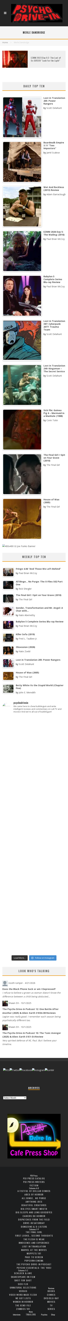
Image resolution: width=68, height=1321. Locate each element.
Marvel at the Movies (34, 1250)
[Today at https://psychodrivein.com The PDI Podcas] (34, 730)
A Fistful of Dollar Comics (34, 1191)
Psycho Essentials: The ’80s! (34, 1267)
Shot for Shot (23, 1280)
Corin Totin (52, 420)
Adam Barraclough (56, 194)
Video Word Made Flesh (23, 1294)
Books (51, 1291)
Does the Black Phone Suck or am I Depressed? (29, 989)
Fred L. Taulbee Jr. (28, 638)
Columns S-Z (23, 1270)
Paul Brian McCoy (55, 238)
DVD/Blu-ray (51, 1298)
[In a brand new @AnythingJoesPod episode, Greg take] (34, 945)
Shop (53, 1315)
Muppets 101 (34, 1253)
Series (51, 1308)
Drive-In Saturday (34, 1223)
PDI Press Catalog (34, 1178)
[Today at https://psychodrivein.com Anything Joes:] (34, 759)
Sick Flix (23, 1284)
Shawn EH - (20, 1003)
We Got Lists (23, 1298)
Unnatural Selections (23, 1287)
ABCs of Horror (34, 1194)
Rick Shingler (25, 588)
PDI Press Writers (34, 1181)
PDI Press (34, 1176)
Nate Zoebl (24, 651)
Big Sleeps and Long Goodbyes (34, 1212)
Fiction (34, 1185)
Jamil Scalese (53, 152)
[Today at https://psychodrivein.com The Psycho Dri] (34, 791)
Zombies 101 (23, 1308)
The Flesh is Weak (34, 1239)
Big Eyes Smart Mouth (34, 1208)
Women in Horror (23, 1301)
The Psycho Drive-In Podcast (34, 1264)
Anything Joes (34, 1201)
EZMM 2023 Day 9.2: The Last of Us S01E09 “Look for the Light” (46, 59)
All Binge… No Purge (34, 1198)
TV (51, 1305)
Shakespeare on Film (23, 1276)
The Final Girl (53, 464)
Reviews (51, 1288)
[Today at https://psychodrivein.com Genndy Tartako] (34, 875)
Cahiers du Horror (34, 1216)
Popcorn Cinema (34, 1260)
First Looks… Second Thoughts (34, 1235)
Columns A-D (34, 1188)
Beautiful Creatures (34, 1205)
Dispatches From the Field (34, 1219)
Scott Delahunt (54, 107)
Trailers (31, 1314)
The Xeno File (23, 1305)
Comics (51, 1294)
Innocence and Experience (34, 1242)
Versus (23, 1291)
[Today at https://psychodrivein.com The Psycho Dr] (34, 848)
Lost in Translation (34, 1246)
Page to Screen (34, 1257)
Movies (51, 1301)
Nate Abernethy (27, 615)
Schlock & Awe (23, 1273)
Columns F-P (34, 1229)
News (31, 1312)
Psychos (44, 1315)
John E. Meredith (27, 692)
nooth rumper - (22, 982)
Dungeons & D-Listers (34, 1226)
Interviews (17, 1315)
